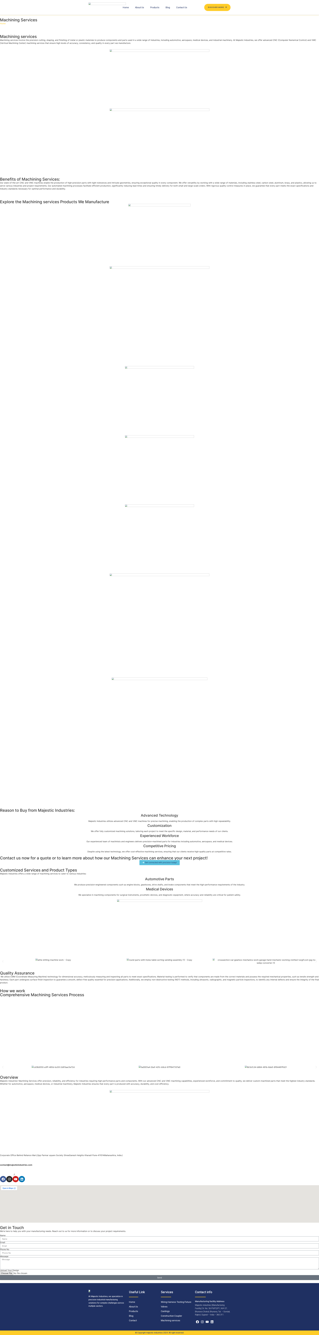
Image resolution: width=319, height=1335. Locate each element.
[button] (2, 961)
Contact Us (181, 7)
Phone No (4, 1249)
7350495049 (6, 1174)
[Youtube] (15, 1179)
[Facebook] (3, 1179)
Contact (133, 1320)
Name (2, 1235)
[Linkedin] (22, 1179)
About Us (139, 7)
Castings (165, 1311)
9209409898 (22, 1174)
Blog (168, 7)
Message (4, 1256)
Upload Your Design (9, 1270)
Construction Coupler (171, 1316)
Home (126, 7)
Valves (164, 1306)
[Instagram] (9, 1179)
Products (154, 7)
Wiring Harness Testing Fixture (176, 1302)
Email (2, 1242)
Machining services (170, 1320)
